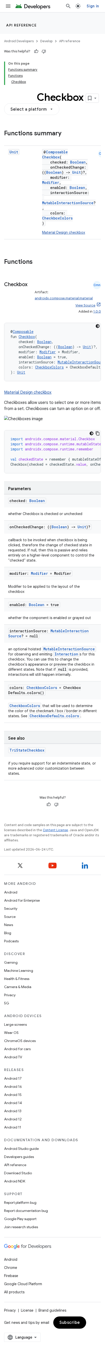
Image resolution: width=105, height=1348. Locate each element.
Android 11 (12, 1127)
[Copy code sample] (98, 433)
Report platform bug (20, 1202)
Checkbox (51, 157)
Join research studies (21, 1227)
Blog (7, 933)
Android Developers (19, 41)
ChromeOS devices (20, 1040)
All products (14, 1292)
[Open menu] (8, 6)
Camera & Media (17, 987)
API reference (21, 25)
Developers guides (19, 1156)
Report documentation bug (26, 1210)
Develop (46, 41)
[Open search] (68, 6)
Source (10, 916)
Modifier (50, 182)
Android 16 (13, 1086)
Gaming (11, 962)
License (27, 1310)
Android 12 (13, 1119)
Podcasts (11, 941)
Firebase (11, 1275)
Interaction (66, 654)
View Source (85, 305)
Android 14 (13, 1103)
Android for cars (17, 1049)
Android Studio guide (21, 1148)
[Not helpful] (44, 51)
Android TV (13, 1057)
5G (6, 1003)
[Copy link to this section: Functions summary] (66, 134)
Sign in (93, 6)
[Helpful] (36, 51)
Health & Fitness (16, 978)
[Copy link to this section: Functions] (38, 262)
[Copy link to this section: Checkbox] (9, 292)
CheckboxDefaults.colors (54, 715)
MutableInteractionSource (68, 202)
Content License (55, 830)
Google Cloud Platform (23, 1284)
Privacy (10, 995)
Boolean (78, 162)
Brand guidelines (52, 1310)
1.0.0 (97, 311)
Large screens (15, 1024)
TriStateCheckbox (26, 750)
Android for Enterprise (22, 900)
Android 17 (13, 1078)
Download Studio (18, 1173)
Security (10, 908)
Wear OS (11, 1032)
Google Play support (20, 1219)
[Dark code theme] (98, 326)
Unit (13, 152)
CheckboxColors (57, 218)
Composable (57, 152)
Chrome (10, 1267)
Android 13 (12, 1111)
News (8, 924)
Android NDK (14, 1181)
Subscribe (69, 1322)
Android (10, 892)
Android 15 (13, 1094)
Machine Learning (18, 970)
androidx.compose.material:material (64, 298)
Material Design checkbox (63, 232)
